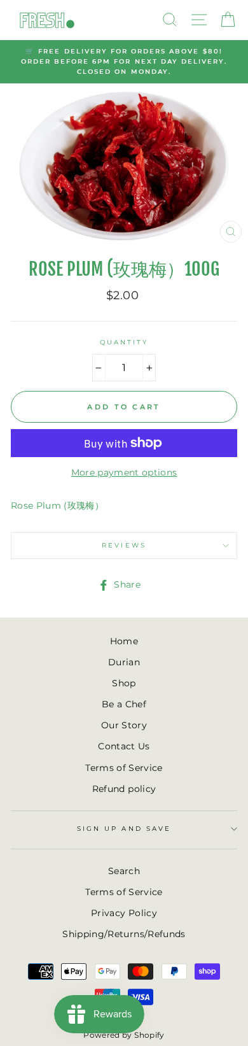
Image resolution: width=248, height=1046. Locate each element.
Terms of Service (123, 768)
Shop (123, 683)
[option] (124, 62)
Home (124, 641)
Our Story (124, 725)
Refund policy (124, 789)
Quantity (124, 342)
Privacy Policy (124, 913)
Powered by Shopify (123, 1035)
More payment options (124, 472)
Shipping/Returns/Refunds (123, 934)
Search (124, 871)
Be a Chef (124, 704)
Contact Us (123, 746)
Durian (124, 662)
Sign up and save (124, 828)
